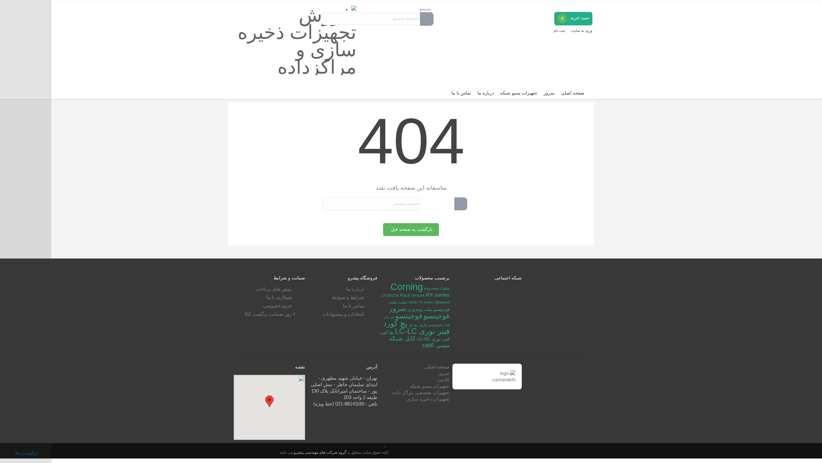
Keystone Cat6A (437, 289)
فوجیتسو (408, 316)
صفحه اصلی (572, 92)
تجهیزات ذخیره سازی (428, 399)
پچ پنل (413, 325)
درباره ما (485, 92)
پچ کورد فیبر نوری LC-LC (416, 327)
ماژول (423, 325)
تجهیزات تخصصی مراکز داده (421, 392)
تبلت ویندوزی (419, 309)
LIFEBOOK (390, 295)
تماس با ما (461, 92)
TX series (425, 302)
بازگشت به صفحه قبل (412, 229)
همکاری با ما (279, 297)
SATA (412, 302)
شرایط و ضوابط (348, 297)
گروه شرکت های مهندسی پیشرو (319, 452)
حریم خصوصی (277, 305)
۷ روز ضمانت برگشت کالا (269, 314)
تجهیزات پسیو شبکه (518, 92)
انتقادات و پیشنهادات (343, 314)
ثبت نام (559, 30)
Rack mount (412, 295)
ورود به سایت (581, 30)
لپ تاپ (388, 317)
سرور (549, 92)
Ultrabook (442, 302)
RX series (438, 295)
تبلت (402, 301)
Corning (406, 286)
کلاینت (443, 379)
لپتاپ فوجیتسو (439, 325)
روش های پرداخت (274, 289)
